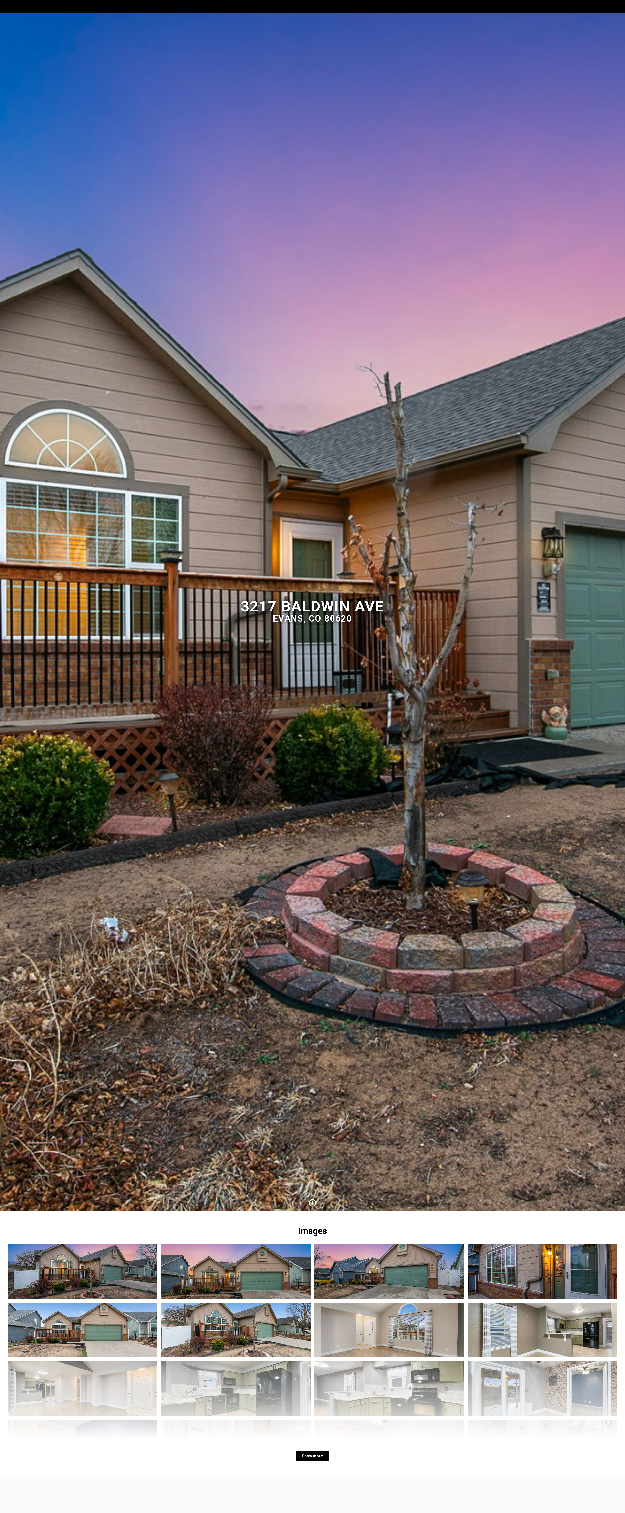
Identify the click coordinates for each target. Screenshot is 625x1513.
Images (568, 6)
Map (587, 6)
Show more (312, 1456)
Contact (608, 6)
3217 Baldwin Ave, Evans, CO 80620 (48, 6)
